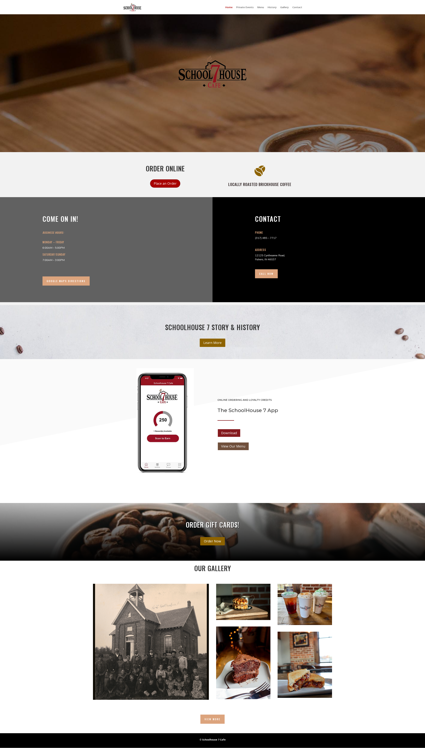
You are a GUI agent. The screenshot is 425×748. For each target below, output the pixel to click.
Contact (297, 7)
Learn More (212, 342)
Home (229, 7)
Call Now (266, 273)
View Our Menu (233, 446)
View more (212, 719)
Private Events (245, 7)
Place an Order (165, 183)
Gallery (284, 7)
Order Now (212, 541)
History (272, 7)
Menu (260, 7)
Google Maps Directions (66, 281)
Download (229, 433)
